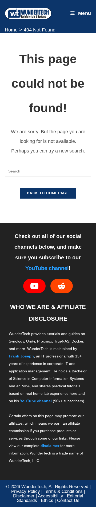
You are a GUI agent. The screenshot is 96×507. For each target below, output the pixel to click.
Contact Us (68, 500)
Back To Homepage (48, 193)
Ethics (47, 500)
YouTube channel (47, 268)
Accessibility (50, 495)
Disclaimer (23, 495)
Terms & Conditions (63, 491)
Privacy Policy (25, 491)
